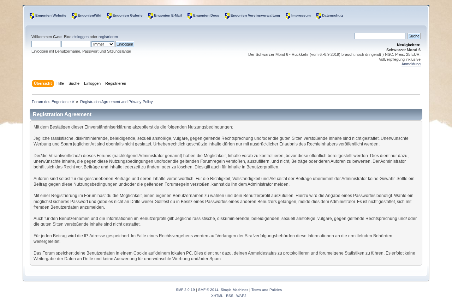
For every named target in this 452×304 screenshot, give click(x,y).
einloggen (80, 37)
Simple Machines (234, 290)
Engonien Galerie (128, 15)
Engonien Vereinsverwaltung (255, 15)
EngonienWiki (89, 15)
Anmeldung (411, 64)
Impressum (301, 15)
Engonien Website (50, 15)
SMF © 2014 (208, 290)
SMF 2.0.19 (185, 290)
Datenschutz (332, 15)
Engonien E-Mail (168, 15)
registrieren (108, 37)
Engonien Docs (206, 15)
